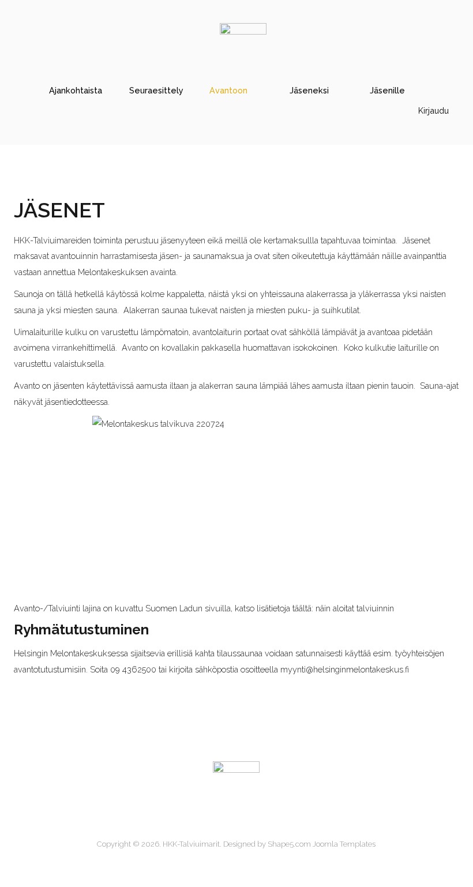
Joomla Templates (344, 844)
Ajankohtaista (75, 90)
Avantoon (228, 90)
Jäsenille (387, 90)
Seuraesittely (156, 90)
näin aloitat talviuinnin (355, 608)
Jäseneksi (309, 90)
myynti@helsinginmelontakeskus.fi (344, 669)
